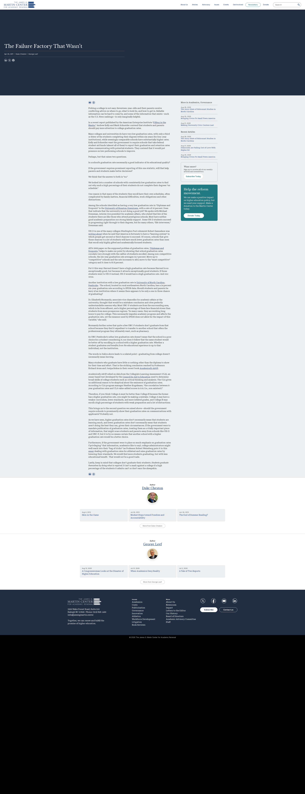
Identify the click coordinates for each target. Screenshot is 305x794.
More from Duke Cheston (152, 526)
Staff (168, 622)
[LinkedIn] (5, 60)
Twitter (202, 601)
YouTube (224, 601)
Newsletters (253, 5)
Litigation (137, 622)
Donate (266, 5)
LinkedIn (234, 601)
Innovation (137, 613)
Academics (194, 102)
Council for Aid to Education (136, 377)
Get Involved (238, 5)
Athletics (136, 616)
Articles (195, 5)
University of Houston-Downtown (121, 208)
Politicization (138, 608)
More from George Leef (152, 582)
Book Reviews (138, 625)
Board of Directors (174, 616)
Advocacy (206, 5)
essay (91, 451)
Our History (172, 613)
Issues (216, 5)
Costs (134, 605)
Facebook (213, 601)
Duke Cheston (21, 54)
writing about (95, 234)
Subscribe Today (193, 176)
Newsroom (171, 605)
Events (226, 5)
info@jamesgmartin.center (81, 615)
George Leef (33, 54)
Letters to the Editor (176, 610)
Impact (169, 608)
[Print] (93, 102)
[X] (9, 60)
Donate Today (194, 215)
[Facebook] (13, 60)
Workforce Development (143, 619)
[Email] (89, 102)
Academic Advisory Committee (181, 619)
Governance (206, 102)
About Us (184, 5)
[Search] (298, 4)
